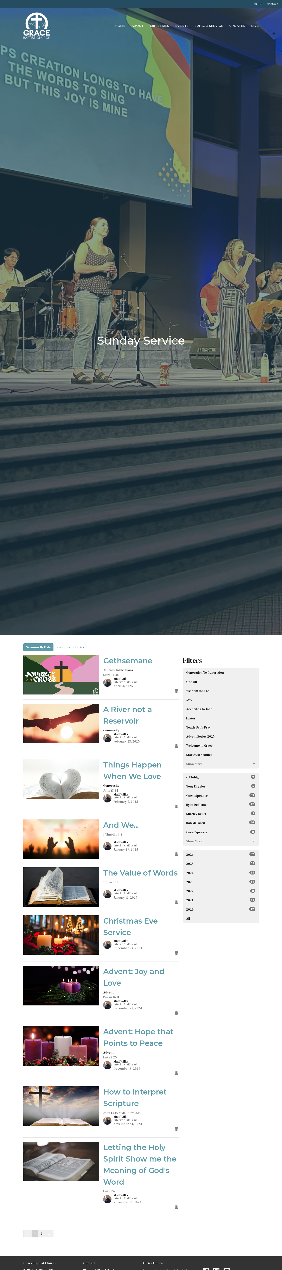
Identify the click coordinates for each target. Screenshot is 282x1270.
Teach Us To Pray (198, 727)
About (138, 26)
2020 (220, 909)
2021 (220, 900)
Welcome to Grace (199, 745)
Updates (237, 26)
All (188, 918)
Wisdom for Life (197, 691)
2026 (220, 854)
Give (255, 26)
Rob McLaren (220, 823)
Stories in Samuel (199, 755)
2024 (220, 873)
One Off (191, 682)
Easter (191, 718)
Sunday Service (209, 26)
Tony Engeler (220, 786)
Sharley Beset (220, 814)
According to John (199, 709)
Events (181, 26)
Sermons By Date (38, 647)
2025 (220, 864)
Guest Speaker (220, 795)
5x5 (189, 700)
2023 (220, 882)
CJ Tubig (220, 777)
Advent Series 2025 (200, 736)
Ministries (159, 26)
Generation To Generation (205, 672)
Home (120, 26)
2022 (220, 891)
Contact (272, 4)
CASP (258, 4)
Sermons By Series (70, 647)
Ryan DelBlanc (220, 805)
